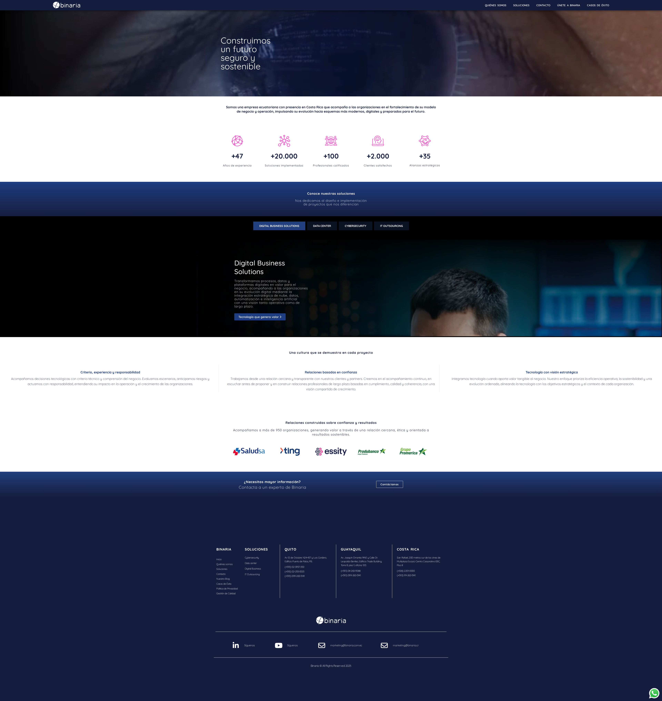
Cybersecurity (252, 557)
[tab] (279, 226)
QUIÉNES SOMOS (495, 5)
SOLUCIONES (521, 5)
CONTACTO (543, 5)
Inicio (218, 559)
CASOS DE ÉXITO (598, 5)
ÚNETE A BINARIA (568, 5)
